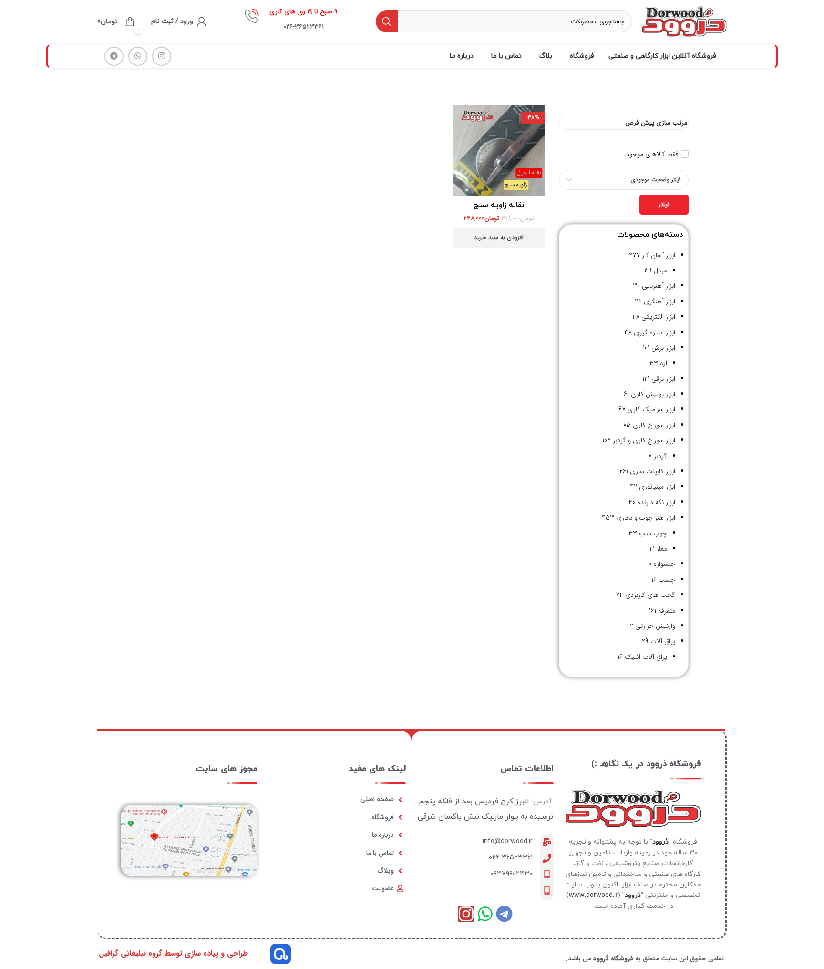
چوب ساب (653, 533)
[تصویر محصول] (499, 150)
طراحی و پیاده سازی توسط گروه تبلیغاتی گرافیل (173, 953)
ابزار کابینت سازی (652, 471)
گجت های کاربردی (650, 595)
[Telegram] (504, 914)
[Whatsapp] (485, 914)
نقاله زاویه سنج (499, 205)
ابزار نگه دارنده (656, 502)
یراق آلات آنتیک (646, 657)
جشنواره (664, 564)
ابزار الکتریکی (658, 317)
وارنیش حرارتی (655, 626)
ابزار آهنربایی (658, 286)
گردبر (660, 456)
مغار (662, 548)
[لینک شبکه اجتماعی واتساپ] (137, 56)
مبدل (660, 270)
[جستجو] (387, 21)
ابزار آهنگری (659, 301)
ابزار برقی (663, 379)
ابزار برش (663, 348)
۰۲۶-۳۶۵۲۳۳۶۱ (511, 857)
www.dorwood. (591, 895)
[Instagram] (466, 914)
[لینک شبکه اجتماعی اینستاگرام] (161, 56)
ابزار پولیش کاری (653, 394)
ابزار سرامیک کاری (651, 409)
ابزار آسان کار (658, 255)
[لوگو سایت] (684, 21)
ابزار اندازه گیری (654, 332)
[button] (499, 238)
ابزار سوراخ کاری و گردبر (644, 440)
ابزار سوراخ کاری (654, 425)
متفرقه (666, 610)
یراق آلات (662, 641)
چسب (667, 579)
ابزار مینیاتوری (657, 486)
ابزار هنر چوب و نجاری (645, 517)
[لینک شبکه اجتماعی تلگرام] (114, 56)
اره (663, 363)
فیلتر (664, 204)
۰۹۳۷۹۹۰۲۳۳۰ (511, 873)
